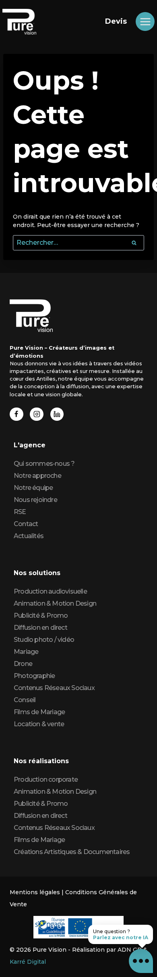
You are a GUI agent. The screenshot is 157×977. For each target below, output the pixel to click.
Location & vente (39, 724)
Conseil (24, 700)
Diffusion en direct (40, 627)
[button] (141, 961)
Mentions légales (35, 892)
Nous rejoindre (35, 500)
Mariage (26, 651)
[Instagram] (36, 414)
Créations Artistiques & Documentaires (72, 852)
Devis (116, 21)
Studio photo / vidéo (44, 639)
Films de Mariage (39, 712)
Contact (26, 524)
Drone (23, 664)
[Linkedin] (57, 414)
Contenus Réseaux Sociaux (54, 688)
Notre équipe (33, 488)
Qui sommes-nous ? (44, 463)
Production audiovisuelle (50, 591)
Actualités (28, 536)
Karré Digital (28, 961)
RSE (20, 512)
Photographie (34, 676)
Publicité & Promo (41, 615)
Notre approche (37, 475)
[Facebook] (16, 414)
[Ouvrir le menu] (145, 21)
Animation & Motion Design (55, 603)
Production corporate (46, 779)
